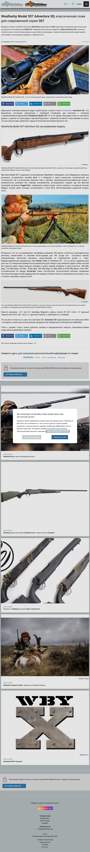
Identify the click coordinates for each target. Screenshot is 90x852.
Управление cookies (31, 437)
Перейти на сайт (60, 437)
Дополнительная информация (57, 431)
